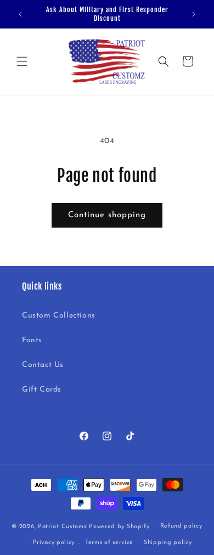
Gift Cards (41, 390)
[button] (22, 61)
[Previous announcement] (20, 14)
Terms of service (109, 543)
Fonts (32, 340)
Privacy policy (53, 543)
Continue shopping (107, 215)
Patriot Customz (62, 526)
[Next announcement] (194, 14)
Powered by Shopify (119, 526)
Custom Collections (58, 316)
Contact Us (43, 365)
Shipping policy (168, 543)
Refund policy (181, 526)
